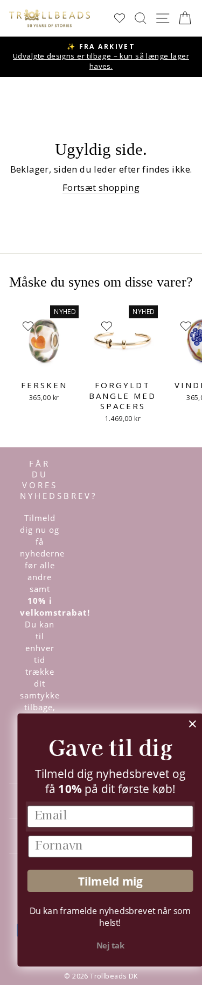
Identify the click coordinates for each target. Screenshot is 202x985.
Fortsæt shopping (101, 187)
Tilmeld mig (101, 880)
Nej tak (102, 945)
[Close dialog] (184, 724)
